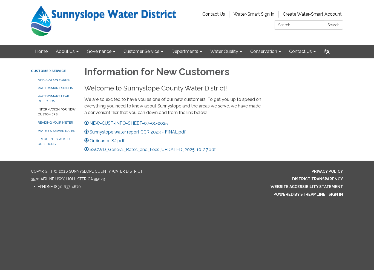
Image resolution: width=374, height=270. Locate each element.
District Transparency (317, 179)
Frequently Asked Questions (54, 141)
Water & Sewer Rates (56, 131)
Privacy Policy (327, 171)
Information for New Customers (57, 111)
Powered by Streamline (300, 194)
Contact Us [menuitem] (300, 51)
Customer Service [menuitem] (141, 51)
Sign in (336, 194)
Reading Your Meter (55, 122)
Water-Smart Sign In (254, 14)
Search (333, 25)
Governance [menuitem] (99, 51)
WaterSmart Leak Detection (53, 98)
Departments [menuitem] (184, 51)
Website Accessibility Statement (307, 186)
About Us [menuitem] (65, 51)
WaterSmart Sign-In (55, 88)
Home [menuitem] (41, 51)
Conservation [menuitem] (263, 51)
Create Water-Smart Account (312, 14)
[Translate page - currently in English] (326, 51)
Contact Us (213, 14)
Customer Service (48, 71)
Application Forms (54, 80)
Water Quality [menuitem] (224, 51)
